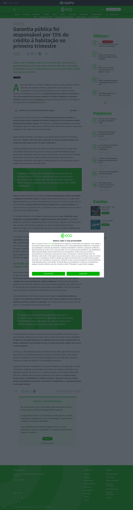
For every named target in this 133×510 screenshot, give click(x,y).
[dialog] (66, 255)
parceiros (49, 243)
